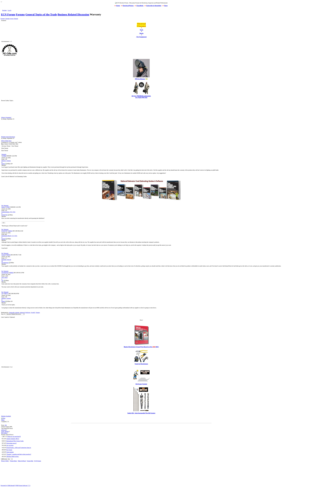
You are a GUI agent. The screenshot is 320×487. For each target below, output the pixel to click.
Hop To (3, 314)
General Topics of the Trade (41, 14)
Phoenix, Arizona (6, 160)
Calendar (7, 18)
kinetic (3, 207)
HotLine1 (27, 312)
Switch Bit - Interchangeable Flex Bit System (141, 413)
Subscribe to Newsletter (153, 5)
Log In (9, 10)
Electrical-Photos (128, 5)
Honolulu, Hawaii (6, 259)
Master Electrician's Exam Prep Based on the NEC (141, 347)
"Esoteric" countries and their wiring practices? (18, 454)
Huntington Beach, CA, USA (9, 235)
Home (118, 5)
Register (4, 10)
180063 (12, 272)
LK (2, 293)
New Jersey (5, 277)
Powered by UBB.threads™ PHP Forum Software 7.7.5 (15, 485)
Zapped (4, 255)
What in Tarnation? (6, 117)
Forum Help (30, 461)
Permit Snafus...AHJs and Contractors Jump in (18, 447)
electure (17, 312)
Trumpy (38, 312)
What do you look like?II (14, 436)
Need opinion (10, 452)
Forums (20, 14)
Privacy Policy (5, 461)
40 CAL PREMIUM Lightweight (141, 96)
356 (6, 425)
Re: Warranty (5, 205)
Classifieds (139, 5)
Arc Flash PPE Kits (141, 97)
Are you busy (10, 445)
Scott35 (33, 312)
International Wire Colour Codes (15, 441)
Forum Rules (13, 461)
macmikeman (5, 272)
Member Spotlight (6, 416)
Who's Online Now (6, 140)
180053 (10, 231)
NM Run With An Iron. (12, 456)
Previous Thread (6, 146)
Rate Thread (4, 150)
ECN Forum (8, 14)
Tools (141, 30)
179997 (8, 207)
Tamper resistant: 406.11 (12, 438)
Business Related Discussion (73, 14)
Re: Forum (9, 450)
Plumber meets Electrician (8, 136)
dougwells (12, 312)
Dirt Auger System (141, 384)
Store (166, 5)
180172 (6, 293)
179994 (4, 156)
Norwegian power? (11, 443)
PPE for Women (140, 79)
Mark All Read (22, 461)
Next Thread (15, 146)
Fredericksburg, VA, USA (8, 212)
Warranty (4, 154)
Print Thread (4, 148)
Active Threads (14, 18)
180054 (8, 255)
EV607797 (4, 231)
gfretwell (22, 312)
